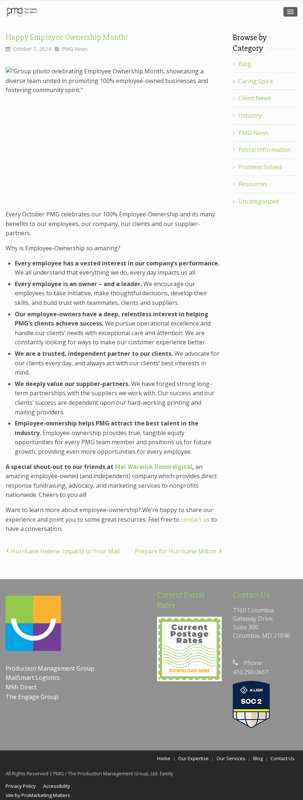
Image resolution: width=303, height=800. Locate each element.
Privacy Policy (21, 786)
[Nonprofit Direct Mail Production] (22, 12)
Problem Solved (260, 167)
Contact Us (282, 758)
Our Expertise (193, 758)
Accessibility (56, 786)
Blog (244, 64)
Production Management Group (51, 668)
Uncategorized (258, 201)
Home (163, 758)
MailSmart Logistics (33, 678)
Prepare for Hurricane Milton (175, 551)
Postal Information (264, 150)
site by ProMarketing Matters (38, 795)
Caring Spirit (255, 81)
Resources (252, 184)
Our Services (231, 758)
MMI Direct (21, 687)
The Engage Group (32, 697)
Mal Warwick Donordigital (153, 467)
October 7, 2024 (32, 48)
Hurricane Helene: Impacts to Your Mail (65, 551)
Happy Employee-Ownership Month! (67, 37)
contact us (195, 519)
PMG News (75, 48)
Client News (254, 98)
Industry (250, 115)
